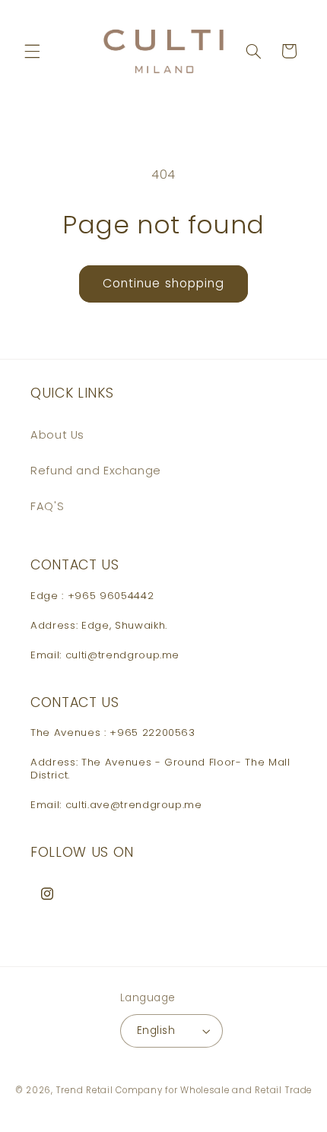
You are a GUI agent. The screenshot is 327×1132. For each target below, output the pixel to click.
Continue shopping (163, 283)
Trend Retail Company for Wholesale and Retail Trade (184, 1090)
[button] (31, 50)
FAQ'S (47, 506)
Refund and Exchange (95, 470)
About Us (57, 434)
